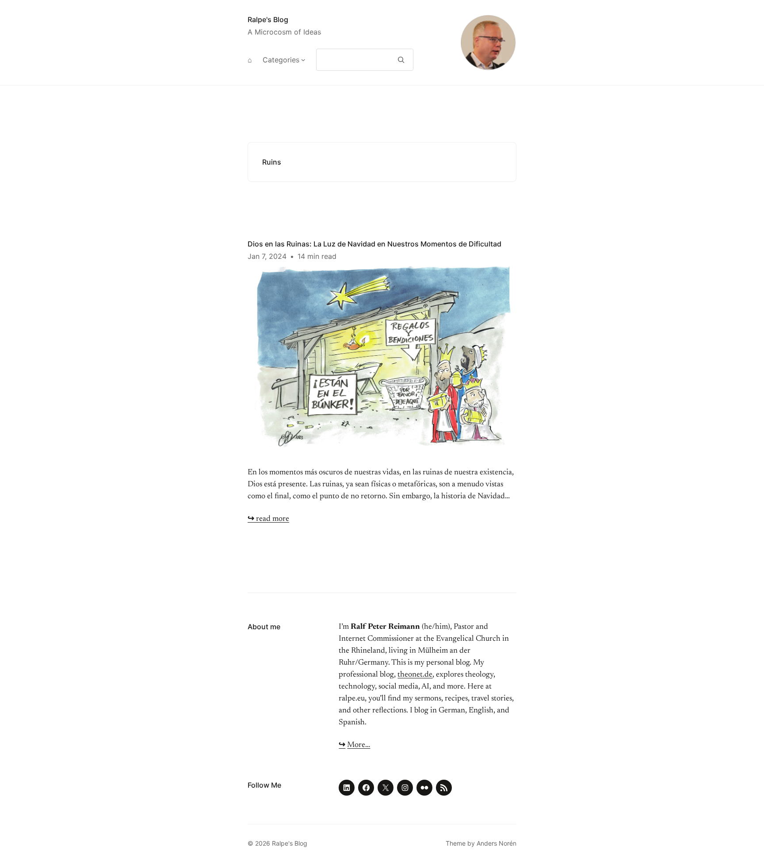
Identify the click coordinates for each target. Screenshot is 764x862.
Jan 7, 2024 (267, 256)
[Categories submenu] (303, 60)
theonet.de (414, 675)
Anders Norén (496, 843)
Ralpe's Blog (268, 19)
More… (358, 745)
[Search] (401, 59)
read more (268, 519)
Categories (281, 59)
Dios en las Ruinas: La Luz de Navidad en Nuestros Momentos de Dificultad (374, 243)
